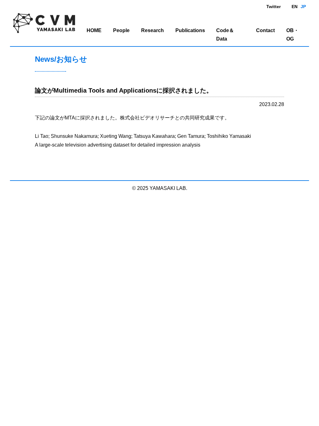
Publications (190, 30)
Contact (265, 30)
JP (303, 6)
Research (152, 30)
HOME (94, 30)
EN (295, 6)
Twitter (273, 6)
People (121, 30)
